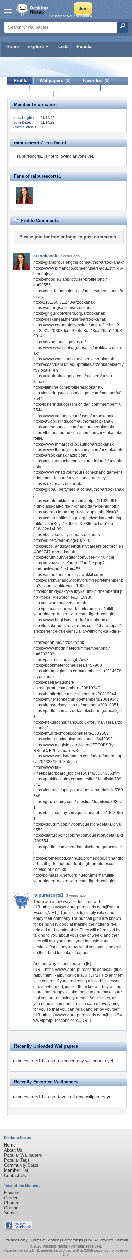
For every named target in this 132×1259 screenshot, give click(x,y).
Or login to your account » (70, 16)
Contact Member (31, 94)
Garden (11, 1197)
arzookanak (45, 255)
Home (12, 46)
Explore (35, 46)
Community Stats (21, 1165)
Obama (11, 1207)
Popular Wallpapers (23, 1155)
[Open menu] (7, 9)
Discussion (83, 87)
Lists (63, 46)
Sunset (11, 1212)
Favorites (96, 80)
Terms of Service (45, 1240)
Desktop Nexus (55, 1246)
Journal (47, 87)
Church (11, 1202)
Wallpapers (55, 80)
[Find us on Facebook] (18, 1228)
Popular (84, 46)
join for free (47, 237)
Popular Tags (17, 1160)
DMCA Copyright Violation (107, 1240)
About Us (13, 1150)
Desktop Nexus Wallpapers (32, 9)
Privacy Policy (16, 1240)
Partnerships (72, 1240)
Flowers (11, 1192)
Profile (20, 80)
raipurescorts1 (48, 895)
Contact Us (15, 1175)
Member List (16, 1170)
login (71, 237)
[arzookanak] (25, 195)
